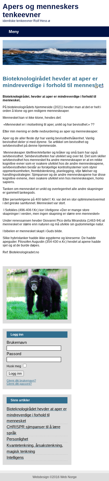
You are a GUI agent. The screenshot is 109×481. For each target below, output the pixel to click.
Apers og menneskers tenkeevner (41, 11)
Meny (14, 32)
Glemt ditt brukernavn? (21, 380)
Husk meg (14, 366)
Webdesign (41, 477)
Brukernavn (17, 342)
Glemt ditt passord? (19, 383)
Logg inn (15, 373)
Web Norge (68, 477)
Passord (14, 354)
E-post (102, 88)
